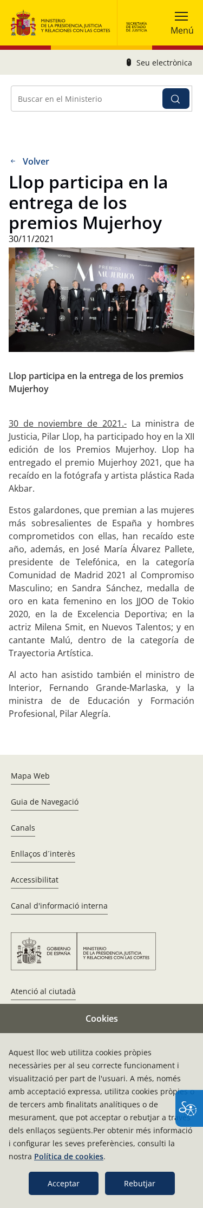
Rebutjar (139, 1183)
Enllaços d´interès (43, 853)
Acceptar (64, 1183)
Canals (23, 827)
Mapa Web (30, 775)
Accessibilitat (34, 879)
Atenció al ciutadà (43, 991)
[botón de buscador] (175, 98)
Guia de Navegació (44, 801)
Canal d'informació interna (59, 905)
